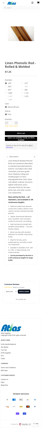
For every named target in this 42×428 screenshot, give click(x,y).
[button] (21, 8)
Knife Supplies (6, 353)
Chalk (3, 358)
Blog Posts (4, 385)
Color (7, 104)
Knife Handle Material (8, 344)
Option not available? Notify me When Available (21, 139)
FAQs (2, 382)
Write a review (24, 291)
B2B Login (4, 370)
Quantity (8, 119)
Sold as (7, 111)
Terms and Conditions (8, 367)
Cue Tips (4, 350)
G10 (2, 356)
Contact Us (4, 379)
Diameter (8, 80)
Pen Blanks (4, 347)
